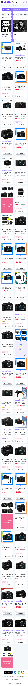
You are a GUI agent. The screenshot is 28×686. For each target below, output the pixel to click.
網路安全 (9, 683)
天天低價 (11, 22)
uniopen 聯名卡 (18, 9)
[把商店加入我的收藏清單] (25, 355)
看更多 (11, 40)
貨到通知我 (7, 153)
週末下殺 (11, 31)
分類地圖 (19, 683)
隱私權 (14, 683)
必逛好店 (11, 28)
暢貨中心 (11, 16)
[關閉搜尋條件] (9, 5)
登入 (24, 2)
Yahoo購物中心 (10, 2)
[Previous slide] (2, 48)
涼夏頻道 (11, 25)
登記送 (11, 13)
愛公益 (11, 37)
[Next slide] (12, 48)
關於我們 (14, 680)
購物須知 (19, 680)
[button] (15, 39)
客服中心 (8, 680)
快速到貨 (11, 19)
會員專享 (11, 34)
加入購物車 (8, 67)
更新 (25, 676)
